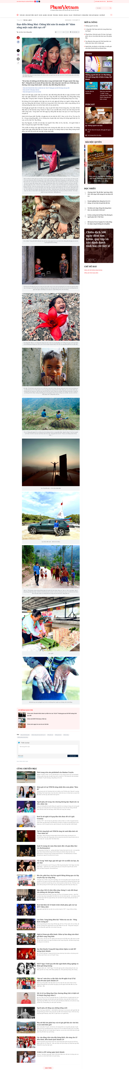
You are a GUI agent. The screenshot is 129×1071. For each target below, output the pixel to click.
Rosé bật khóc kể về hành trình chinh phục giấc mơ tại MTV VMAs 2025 (57, 906)
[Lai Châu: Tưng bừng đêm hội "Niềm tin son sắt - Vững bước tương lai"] (26, 924)
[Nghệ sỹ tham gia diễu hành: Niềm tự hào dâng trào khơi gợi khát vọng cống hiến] (26, 939)
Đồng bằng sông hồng (23, 737)
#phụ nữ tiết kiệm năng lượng (93, 270)
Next (112, 164)
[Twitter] (18, 50)
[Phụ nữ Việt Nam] (64, 8)
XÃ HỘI (40, 15)
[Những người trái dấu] (98, 115)
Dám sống (66, 734)
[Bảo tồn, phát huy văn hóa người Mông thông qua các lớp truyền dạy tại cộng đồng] (26, 880)
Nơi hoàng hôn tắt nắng (94, 135)
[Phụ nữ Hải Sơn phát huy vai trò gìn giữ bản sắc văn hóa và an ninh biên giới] (26, 1027)
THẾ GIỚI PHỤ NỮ (77, 15)
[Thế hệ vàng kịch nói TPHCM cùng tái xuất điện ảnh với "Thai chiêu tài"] (26, 836)
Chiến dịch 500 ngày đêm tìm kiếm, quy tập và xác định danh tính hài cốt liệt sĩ (98, 239)
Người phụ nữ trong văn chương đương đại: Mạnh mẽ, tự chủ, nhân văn (58, 803)
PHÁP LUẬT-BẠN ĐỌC (94, 15)
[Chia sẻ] (18, 54)
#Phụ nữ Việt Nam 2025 (91, 272)
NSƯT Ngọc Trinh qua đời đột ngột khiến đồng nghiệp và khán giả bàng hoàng (57, 965)
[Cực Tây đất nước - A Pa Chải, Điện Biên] (51, 462)
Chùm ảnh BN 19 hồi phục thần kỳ (31, 90)
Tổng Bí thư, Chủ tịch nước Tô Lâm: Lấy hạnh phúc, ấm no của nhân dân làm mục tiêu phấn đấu (98, 36)
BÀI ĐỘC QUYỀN (93, 142)
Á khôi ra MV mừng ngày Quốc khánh (50, 1052)
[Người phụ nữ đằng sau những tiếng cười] (26, 1013)
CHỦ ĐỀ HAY (90, 266)
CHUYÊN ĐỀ (102, 15)
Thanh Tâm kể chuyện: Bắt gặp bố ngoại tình (99, 131)
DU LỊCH (70, 15)
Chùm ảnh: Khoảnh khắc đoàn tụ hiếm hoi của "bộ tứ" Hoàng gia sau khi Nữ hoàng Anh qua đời (46, 88)
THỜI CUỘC (22, 15)
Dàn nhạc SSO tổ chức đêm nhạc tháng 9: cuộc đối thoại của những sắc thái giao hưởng (57, 891)
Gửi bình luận (73, 756)
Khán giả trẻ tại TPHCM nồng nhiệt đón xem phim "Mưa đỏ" (57, 788)
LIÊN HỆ (110, 1)
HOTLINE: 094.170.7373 (100, 1)
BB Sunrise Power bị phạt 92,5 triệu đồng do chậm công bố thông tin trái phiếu (100, 223)
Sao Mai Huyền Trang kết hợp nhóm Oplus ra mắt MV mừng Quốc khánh (56, 950)
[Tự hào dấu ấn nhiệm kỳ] (91, 86)
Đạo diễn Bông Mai (25, 734)
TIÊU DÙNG (55, 15)
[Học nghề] (51, 624)
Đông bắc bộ (58, 734)
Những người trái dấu (91, 26)
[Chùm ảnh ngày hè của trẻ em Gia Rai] (22, 725)
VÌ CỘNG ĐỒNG (84, 15)
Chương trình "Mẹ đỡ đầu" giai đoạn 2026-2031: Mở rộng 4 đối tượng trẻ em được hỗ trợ (100, 194)
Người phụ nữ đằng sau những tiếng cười (52, 1008)
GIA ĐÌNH (45, 15)
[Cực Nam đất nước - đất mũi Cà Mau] (51, 515)
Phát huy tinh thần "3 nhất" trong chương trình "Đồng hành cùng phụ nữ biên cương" (106, 95)
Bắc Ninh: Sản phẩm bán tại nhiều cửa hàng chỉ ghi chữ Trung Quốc (99, 178)
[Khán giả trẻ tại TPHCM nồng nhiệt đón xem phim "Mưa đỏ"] (26, 792)
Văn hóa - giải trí (27, 20)
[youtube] (35, 1)
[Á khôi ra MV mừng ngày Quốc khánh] (26, 1057)
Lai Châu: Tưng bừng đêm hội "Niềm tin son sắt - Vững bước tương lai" (57, 921)
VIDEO (88, 53)
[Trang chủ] (18, 15)
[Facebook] (37, 1)
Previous (85, 164)
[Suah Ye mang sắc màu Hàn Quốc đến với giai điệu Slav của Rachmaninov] (26, 851)
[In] (18, 59)
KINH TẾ (36, 15)
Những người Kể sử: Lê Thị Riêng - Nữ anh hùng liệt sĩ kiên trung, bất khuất (98, 77)
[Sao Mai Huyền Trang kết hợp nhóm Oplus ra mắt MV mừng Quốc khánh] (26, 954)
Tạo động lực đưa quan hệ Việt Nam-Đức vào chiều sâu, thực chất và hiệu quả (98, 42)
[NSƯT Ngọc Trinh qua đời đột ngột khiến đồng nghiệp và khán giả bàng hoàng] (26, 968)
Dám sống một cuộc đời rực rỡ (38, 734)
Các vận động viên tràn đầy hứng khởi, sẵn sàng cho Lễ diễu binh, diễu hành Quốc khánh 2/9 (57, 1038)
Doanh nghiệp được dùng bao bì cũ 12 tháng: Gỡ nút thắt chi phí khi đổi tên (99, 202)
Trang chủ (19, 20)
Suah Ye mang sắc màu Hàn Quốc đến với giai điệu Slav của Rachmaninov (57, 847)
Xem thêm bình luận (22, 761)
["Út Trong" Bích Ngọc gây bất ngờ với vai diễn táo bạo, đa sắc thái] (26, 865)
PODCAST (90, 104)
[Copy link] (18, 63)
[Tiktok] (39, 1)
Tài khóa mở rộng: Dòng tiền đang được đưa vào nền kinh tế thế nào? (99, 209)
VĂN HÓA (61, 15)
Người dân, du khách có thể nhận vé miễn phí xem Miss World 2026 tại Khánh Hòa (98, 47)
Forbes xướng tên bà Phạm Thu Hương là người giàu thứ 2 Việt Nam (100, 216)
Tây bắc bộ (50, 734)
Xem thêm (48, 1068)
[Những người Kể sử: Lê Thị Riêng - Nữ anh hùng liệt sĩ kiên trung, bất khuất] (98, 64)
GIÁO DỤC (66, 15)
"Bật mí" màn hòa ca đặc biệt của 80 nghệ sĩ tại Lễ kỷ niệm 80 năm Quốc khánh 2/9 (56, 979)
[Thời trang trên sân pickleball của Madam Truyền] (26, 777)
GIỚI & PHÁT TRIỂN (29, 15)
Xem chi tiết (91, 259)
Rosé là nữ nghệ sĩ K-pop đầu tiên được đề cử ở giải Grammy (55, 818)
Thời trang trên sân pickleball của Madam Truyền (55, 772)
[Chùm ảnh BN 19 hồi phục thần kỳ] (22, 720)
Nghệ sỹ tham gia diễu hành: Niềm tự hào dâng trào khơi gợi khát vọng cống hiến (58, 935)
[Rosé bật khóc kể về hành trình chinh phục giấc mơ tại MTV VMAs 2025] (26, 909)
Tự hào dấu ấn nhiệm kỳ (89, 92)
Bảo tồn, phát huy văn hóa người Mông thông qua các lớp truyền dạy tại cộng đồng (58, 876)
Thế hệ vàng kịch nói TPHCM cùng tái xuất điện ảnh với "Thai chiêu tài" (57, 832)
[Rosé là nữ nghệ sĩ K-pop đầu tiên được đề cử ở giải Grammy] (26, 821)
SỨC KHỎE (50, 15)
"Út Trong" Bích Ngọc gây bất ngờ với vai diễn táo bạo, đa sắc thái (58, 862)
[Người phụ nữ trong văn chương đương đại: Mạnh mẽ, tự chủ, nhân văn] (26, 806)
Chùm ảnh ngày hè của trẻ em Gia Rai (32, 91)
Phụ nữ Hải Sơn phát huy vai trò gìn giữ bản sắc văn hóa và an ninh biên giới (57, 1024)
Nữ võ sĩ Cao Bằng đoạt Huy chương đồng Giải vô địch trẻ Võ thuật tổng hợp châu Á (58, 994)
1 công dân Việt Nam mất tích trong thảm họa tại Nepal (98, 30)
